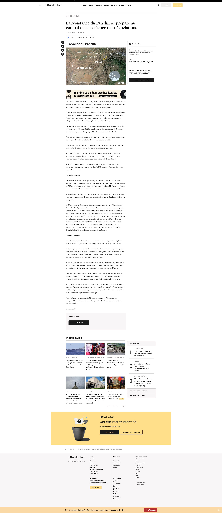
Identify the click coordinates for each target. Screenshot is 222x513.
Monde (69, 16)
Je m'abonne (151, 510)
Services (92, 467)
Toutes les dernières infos (142, 80)
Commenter (79, 322)
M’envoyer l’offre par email (131, 432)
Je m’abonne (109, 432)
